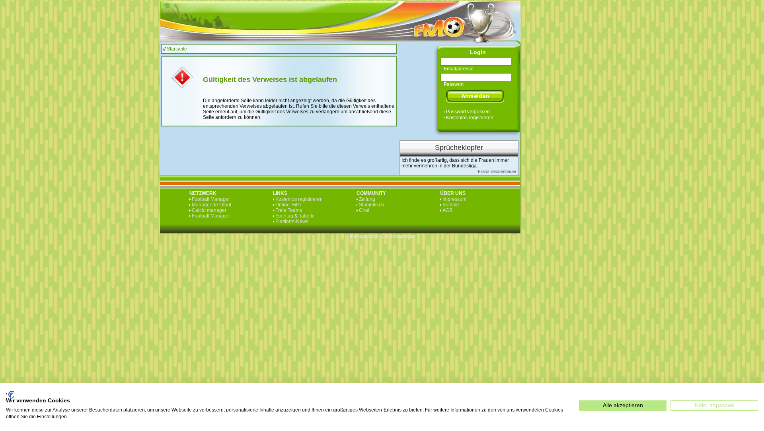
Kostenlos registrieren (469, 117)
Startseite (177, 49)
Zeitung (367, 199)
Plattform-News (291, 221)
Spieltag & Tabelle (295, 216)
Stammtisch (371, 205)
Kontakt (450, 205)
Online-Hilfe (288, 205)
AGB (447, 210)
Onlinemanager (398, 236)
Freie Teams (288, 210)
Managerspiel (365, 236)
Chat (364, 210)
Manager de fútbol (211, 205)
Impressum (454, 199)
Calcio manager (209, 210)
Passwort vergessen (468, 112)
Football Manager (211, 199)
